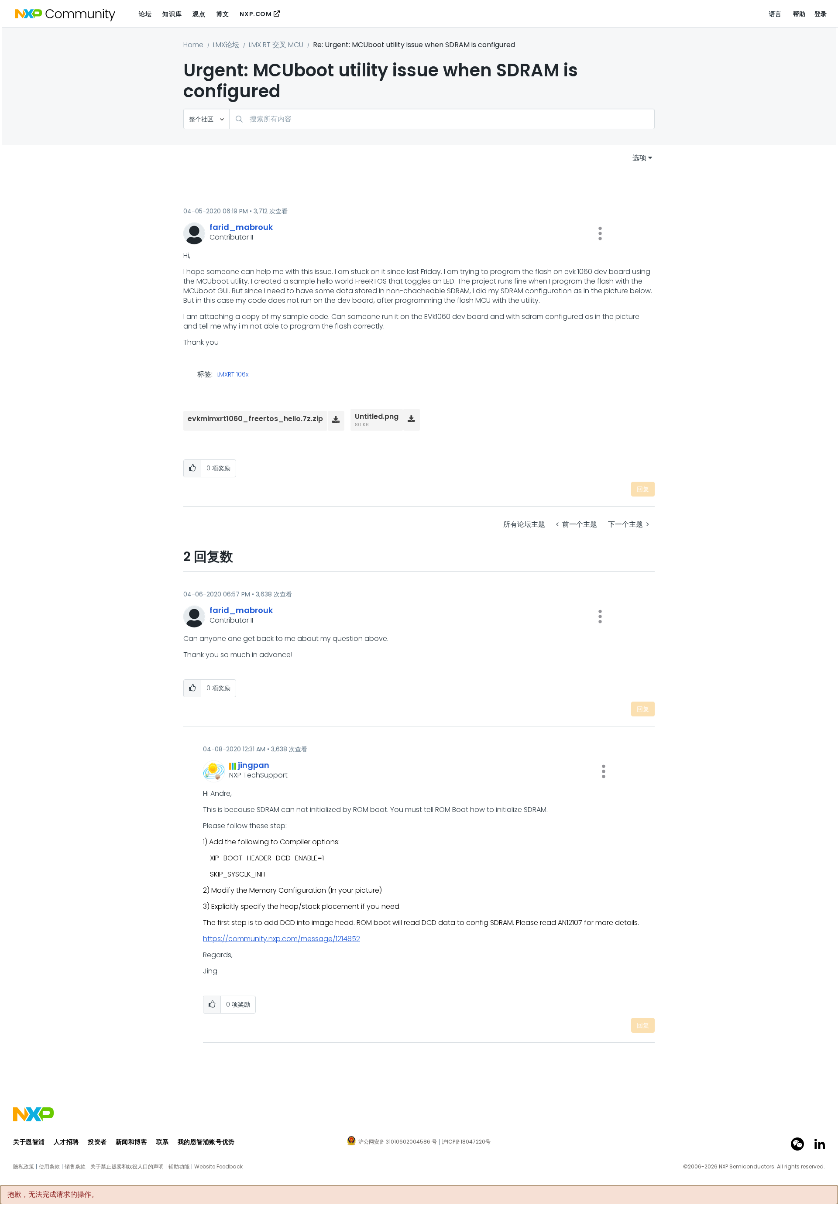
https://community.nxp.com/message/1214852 (281, 939)
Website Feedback (218, 1166)
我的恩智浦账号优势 (206, 1141)
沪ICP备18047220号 (466, 1141)
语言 (775, 14)
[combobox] (442, 119)
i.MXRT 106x (232, 375)
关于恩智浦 (29, 1141)
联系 (162, 1141)
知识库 (172, 14)
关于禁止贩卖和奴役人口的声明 (127, 1166)
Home (193, 45)
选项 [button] (639, 158)
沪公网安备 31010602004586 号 (397, 1142)
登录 (820, 14)
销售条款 (75, 1166)
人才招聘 (66, 1141)
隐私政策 (23, 1166)
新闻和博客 (132, 1141)
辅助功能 (178, 1166)
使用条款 (49, 1166)
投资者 (97, 1141)
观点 (198, 14)
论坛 (145, 14)
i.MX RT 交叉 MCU (276, 45)
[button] (600, 233)
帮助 (799, 14)
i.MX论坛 (226, 45)
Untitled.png (376, 416)
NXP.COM (255, 14)
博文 (222, 14)
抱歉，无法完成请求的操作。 (52, 1194)
